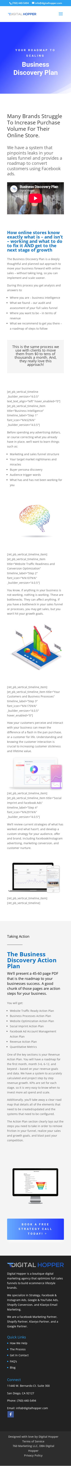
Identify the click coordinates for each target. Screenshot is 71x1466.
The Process (18, 1349)
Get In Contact (19, 1355)
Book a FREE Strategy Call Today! (36, 1229)
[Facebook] (10, 1414)
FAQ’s (13, 1361)
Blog (13, 1367)
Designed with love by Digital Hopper (33, 1436)
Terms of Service (33, 1441)
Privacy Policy (33, 1455)
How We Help (18, 1343)
